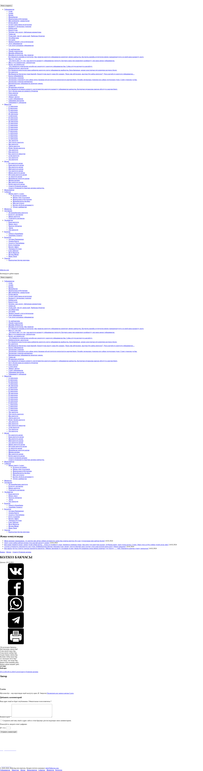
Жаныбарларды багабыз (21, 201)
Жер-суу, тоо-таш (61, 60)
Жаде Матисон (13, 252)
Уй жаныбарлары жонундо (18, 213)
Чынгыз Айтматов (15, 226)
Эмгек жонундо (14, 146)
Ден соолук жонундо (16, 142)
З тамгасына (12, 116)
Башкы (2, 552)
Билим (10, 15)
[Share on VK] (16, 579)
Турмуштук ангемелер (16, 218)
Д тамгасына (13, 112)
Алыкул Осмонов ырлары (26, 187)
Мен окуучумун (18, 203)
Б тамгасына (12, 108)
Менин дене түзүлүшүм (21, 197)
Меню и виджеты (6, 5)
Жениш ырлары (14, 180)
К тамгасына (13, 119)
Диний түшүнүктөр (15, 51)
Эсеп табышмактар (15, 43)
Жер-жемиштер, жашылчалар (18, 21)
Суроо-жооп (12, 95)
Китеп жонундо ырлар (16, 184)
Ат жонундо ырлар (15, 176)
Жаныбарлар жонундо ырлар (18, 178)
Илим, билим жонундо (16, 148)
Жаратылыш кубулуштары (17, 19)
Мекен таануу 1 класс (16, 194)
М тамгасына (13, 121)
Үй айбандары (13, 38)
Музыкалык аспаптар (62, 88)
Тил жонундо (13, 157)
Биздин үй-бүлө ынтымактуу (23, 205)
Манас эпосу (13, 224)
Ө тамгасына (13, 127)
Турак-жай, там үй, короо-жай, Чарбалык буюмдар (26, 36)
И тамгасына (13, 118)
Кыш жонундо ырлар (16, 165)
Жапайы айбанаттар (15, 53)
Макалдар (7, 104)
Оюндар (7, 258)
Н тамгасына (13, 123)
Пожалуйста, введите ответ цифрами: (13, 724)
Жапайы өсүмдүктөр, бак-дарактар (76, 56)
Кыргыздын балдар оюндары (18, 260)
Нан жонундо (13, 152)
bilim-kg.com (4, 270)
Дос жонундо (13, 140)
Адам (10, 11)
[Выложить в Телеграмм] (16, 627)
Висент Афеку (13, 247)
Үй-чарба (11, 40)
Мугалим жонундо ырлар (17, 175)
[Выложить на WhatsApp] (16, 611)
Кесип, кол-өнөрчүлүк (50, 65)
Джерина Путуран (15, 249)
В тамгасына (13, 110)
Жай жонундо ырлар (15, 169)
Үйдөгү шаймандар (20, 207)
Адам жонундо (13, 156)
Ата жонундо (13, 159)
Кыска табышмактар (15, 76)
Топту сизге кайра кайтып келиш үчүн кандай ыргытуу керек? (27, 543)
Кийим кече (12, 28)
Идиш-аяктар (13, 23)
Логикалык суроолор (72, 79)
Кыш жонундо (13, 222)
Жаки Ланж (12, 256)
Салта (17, 672)
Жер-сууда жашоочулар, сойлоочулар (21, 62)
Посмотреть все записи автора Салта (60, 693)
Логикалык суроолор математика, (25, 82)
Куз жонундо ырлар (15, 163)
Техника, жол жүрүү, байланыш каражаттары (24, 32)
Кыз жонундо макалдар (16, 154)
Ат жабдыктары (14, 49)
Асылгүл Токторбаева (16, 243)
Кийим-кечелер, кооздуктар (62, 69)
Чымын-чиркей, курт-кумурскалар (20, 42)
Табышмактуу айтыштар (17, 102)
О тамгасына (13, 125)
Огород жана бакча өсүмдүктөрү (20, 24)
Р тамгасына (12, 131)
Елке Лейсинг (13, 251)
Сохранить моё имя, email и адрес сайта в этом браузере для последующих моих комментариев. (37, 720)
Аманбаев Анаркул (15, 235)
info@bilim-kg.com (52, 768)
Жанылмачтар (9, 190)
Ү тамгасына (13, 138)
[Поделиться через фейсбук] (16, 595)
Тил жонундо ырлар (15, 171)
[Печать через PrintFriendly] (16, 644)
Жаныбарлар (13, 17)
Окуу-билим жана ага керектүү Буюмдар (23, 91)
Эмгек (10, 228)
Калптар (7, 232)
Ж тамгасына (13, 114)
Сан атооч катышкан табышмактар (21, 45)
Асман (10, 13)
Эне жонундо (13, 150)
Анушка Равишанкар (16, 239)
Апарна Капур (13, 241)
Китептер (7, 237)
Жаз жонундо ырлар (15, 167)
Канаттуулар (13, 30)
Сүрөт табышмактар (15, 99)
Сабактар (7, 192)
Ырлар (6, 161)
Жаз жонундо (13, 144)
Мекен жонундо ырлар (16, 173)
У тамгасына (13, 137)
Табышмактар (9, 9)
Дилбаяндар (8, 220)
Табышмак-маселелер (16, 100)
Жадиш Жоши (13, 254)
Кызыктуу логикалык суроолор (19, 26)
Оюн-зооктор (13, 93)
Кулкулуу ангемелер (15, 214)
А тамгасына (13, 106)
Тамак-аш (11, 34)
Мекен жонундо (14, 216)
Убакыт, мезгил (14, 97)
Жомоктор (8, 209)
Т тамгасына (13, 135)
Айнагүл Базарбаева (15, 233)
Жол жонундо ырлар (15, 182)
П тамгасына (13, 129)
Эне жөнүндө (13, 230)
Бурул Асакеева (14, 245)
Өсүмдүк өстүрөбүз (20, 195)
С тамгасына (13, 133)
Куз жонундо (71, 73)
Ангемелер (8, 211)
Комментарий (5, 717)
